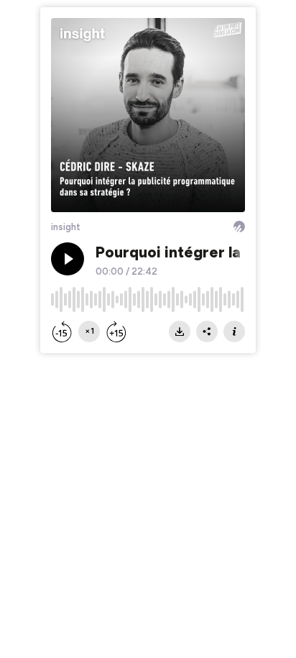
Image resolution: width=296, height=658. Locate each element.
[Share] (207, 331)
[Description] (234, 331)
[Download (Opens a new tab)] (179, 331)
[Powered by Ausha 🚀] (239, 226)
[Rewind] (62, 331)
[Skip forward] (116, 331)
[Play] (67, 258)
